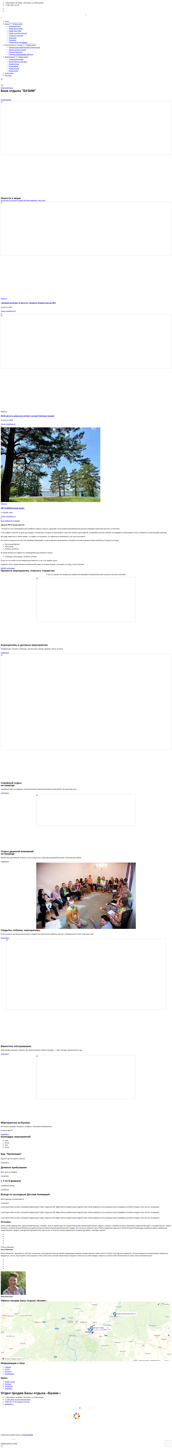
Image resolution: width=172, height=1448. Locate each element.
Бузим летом (13, 71)
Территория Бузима (16, 59)
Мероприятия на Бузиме (18, 62)
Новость (4, 298)
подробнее (5, 1176)
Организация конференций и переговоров (24, 47)
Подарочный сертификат (18, 42)
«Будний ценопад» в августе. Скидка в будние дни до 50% (28, 302)
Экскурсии (12, 38)
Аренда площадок (15, 52)
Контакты (8, 75)
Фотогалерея (9, 57)
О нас (7, 21)
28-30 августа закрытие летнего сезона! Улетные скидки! (27, 415)
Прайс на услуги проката (18, 33)
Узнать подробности (8, 311)
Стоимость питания (16, 35)
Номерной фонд (15, 26)
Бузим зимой (13, 66)
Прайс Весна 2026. (16, 28)
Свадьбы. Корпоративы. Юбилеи (21, 54)
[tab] (88, 1140)
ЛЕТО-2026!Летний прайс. (13, 508)
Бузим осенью (14, 64)
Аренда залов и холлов (17, 50)
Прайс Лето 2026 (15, 31)
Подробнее (5, 1162)
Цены (7, 24)
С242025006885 (27, 1435)
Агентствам (9, 73)
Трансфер (12, 40)
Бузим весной (14, 68)
